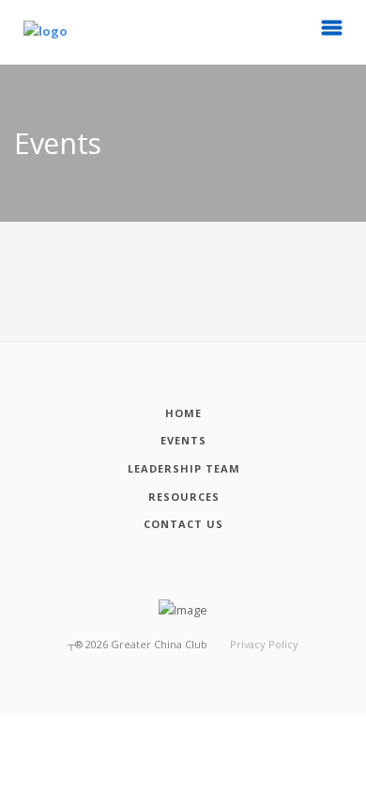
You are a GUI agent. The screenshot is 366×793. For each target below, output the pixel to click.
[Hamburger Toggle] (332, 32)
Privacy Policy (264, 644)
